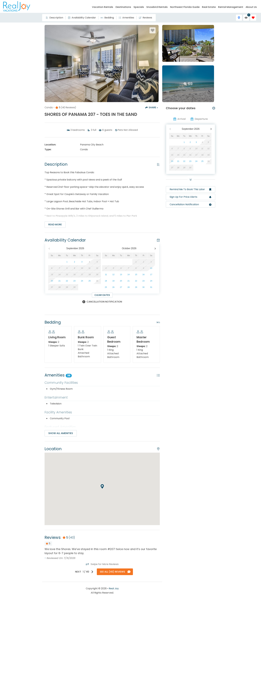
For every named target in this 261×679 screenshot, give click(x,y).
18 (106, 281)
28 (128, 287)
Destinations (123, 7)
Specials (139, 7)
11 (106, 275)
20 (52, 281)
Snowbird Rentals (157, 7)
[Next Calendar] (155, 248)
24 (82, 281)
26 (113, 287)
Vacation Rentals (102, 7)
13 (121, 275)
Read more (55, 224)
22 (67, 281)
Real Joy (114, 588)
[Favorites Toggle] (253, 18)
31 (151, 287)
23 (74, 281)
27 (121, 287)
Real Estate (209, 7)
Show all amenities (60, 433)
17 (151, 275)
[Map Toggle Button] (239, 18)
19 (113, 281)
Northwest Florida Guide (185, 7)
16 (143, 275)
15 (136, 275)
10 (151, 268)
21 (59, 281)
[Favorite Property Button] (153, 30)
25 (90, 281)
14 (128, 275)
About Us (251, 7)
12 (113, 275)
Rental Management (230, 7)
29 (136, 287)
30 (143, 287)
